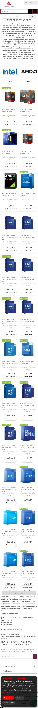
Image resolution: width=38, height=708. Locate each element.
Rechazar (20, 698)
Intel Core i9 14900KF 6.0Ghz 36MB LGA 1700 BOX (27, 405)
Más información (8, 693)
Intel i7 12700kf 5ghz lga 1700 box (28, 194)
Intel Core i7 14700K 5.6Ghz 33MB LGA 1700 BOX (9, 405)
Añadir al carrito (10, 124)
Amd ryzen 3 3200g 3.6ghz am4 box (26, 110)
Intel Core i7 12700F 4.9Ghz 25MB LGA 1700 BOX (27, 489)
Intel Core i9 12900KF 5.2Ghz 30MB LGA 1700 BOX (27, 447)
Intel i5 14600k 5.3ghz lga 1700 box (27, 362)
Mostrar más (19, 593)
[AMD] (29, 71)
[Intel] (10, 71)
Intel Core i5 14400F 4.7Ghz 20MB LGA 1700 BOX (27, 237)
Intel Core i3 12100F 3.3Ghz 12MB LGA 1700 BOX (9, 531)
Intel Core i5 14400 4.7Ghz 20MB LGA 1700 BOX (9, 321)
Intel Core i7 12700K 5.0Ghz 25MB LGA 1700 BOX (27, 573)
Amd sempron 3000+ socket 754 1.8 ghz (9, 194)
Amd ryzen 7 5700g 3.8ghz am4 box (8, 110)
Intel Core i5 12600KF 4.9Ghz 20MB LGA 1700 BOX (9, 489)
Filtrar (33, 17)
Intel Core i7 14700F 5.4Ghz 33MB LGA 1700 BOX (9, 279)
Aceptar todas (8, 698)
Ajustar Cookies (9, 703)
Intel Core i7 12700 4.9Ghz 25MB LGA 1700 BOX (27, 531)
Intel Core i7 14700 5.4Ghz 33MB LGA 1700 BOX (27, 321)
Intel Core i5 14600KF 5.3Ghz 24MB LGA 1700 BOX (9, 363)
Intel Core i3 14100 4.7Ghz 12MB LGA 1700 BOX (27, 279)
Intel (10, 81)
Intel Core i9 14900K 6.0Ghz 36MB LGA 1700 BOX (9, 447)
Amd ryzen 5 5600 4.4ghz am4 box (25, 152)
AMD (29, 81)
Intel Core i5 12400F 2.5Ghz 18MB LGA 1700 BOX (9, 573)
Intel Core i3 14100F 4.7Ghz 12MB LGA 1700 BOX (9, 237)
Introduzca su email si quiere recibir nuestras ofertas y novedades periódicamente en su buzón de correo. (17, 650)
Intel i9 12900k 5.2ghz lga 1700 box (9, 152)
